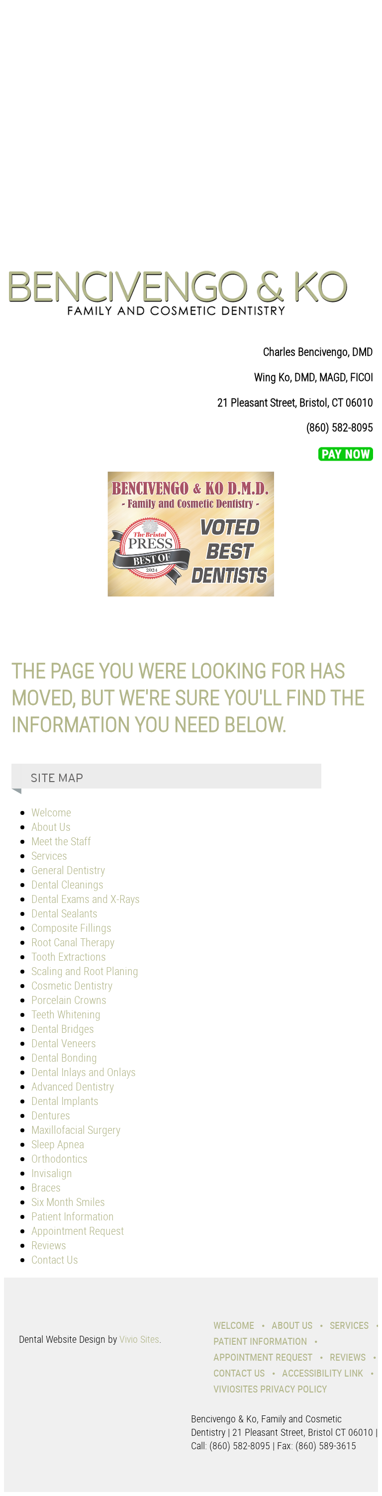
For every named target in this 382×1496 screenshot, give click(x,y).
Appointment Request (77, 1230)
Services (49, 855)
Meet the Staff (61, 841)
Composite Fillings (71, 927)
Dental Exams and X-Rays (85, 899)
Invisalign (51, 1173)
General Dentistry (68, 870)
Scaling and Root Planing (84, 971)
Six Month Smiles (68, 1202)
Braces (46, 1187)
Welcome (51, 812)
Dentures (50, 1115)
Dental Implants (64, 1101)
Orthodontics (59, 1158)
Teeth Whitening (65, 1014)
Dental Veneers (63, 1043)
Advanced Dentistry (72, 1086)
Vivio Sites (139, 1339)
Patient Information (72, 1216)
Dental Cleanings (67, 884)
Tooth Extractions (68, 956)
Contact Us (54, 1259)
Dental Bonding (64, 1057)
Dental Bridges (62, 1028)
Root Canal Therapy (72, 942)
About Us (51, 826)
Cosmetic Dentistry (71, 985)
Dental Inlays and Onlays (83, 1072)
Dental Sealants (64, 913)
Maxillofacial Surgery (75, 1129)
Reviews (48, 1245)
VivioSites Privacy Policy (270, 1389)
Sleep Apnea (57, 1144)
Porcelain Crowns (68, 1000)
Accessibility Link (322, 1373)
